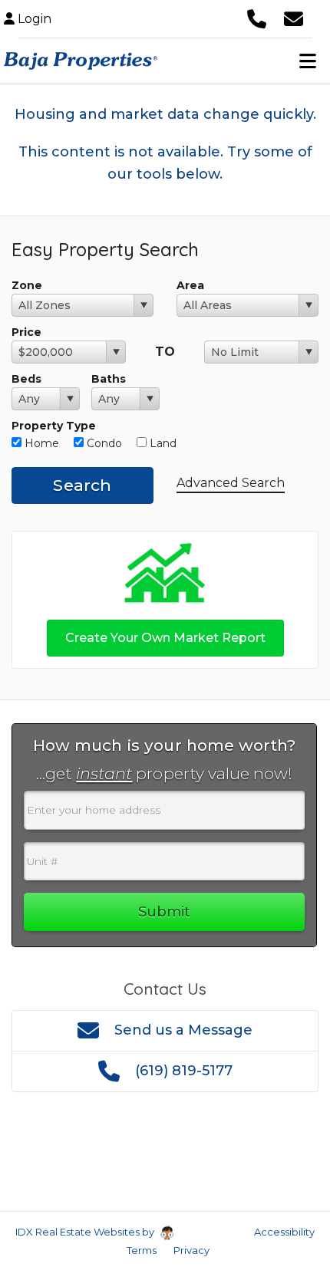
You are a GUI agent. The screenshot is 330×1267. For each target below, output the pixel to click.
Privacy (191, 1250)
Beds (26, 379)
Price (26, 332)
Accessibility (284, 1232)
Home (40, 443)
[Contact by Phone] (256, 17)
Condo (103, 443)
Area (190, 285)
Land (162, 443)
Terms (142, 1250)
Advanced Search (231, 483)
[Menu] (307, 60)
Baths (108, 379)
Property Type (54, 426)
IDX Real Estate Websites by (86, 1232)
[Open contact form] (293, 17)
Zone (27, 285)
